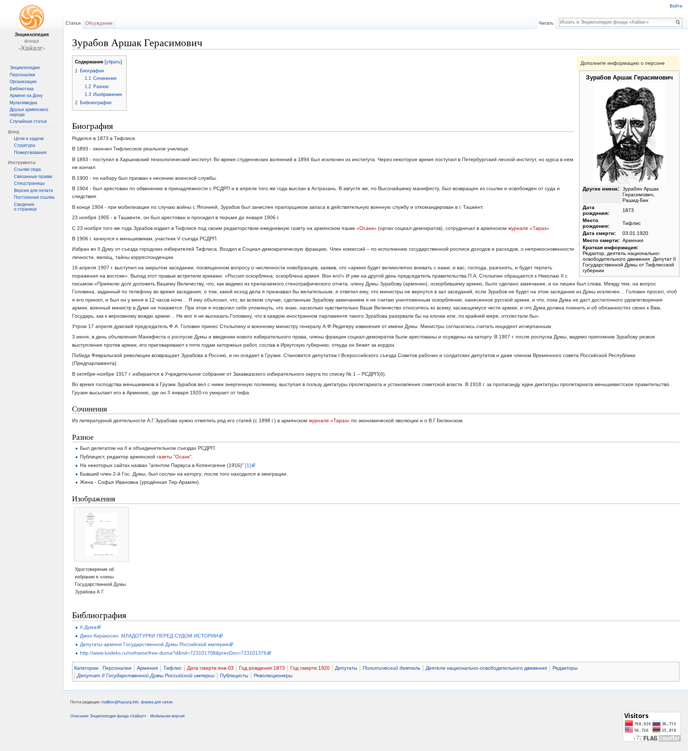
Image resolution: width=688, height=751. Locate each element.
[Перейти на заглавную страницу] (31, 28)
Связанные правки (33, 176)
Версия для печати (33, 190)
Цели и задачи (29, 138)
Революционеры (273, 675)
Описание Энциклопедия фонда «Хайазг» (108, 716)
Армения (147, 668)
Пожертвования (30, 152)
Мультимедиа (23, 102)
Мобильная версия (167, 716)
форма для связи (156, 702)
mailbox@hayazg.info (120, 702)
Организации (23, 81)
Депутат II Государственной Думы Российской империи (146, 675)
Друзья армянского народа (29, 112)
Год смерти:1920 (310, 668)
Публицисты (234, 675)
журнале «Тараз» (528, 228)
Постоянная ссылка (34, 197)
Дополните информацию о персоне (622, 63)
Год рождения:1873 (262, 668)
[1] (248, 465)
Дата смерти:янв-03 (210, 668)
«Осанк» (367, 228)
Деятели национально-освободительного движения (486, 668)
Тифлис (172, 668)
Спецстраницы (29, 183)
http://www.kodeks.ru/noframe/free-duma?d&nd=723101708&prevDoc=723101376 (173, 653)
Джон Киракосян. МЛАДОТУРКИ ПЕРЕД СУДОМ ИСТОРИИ (149, 636)
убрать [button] (113, 61)
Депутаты (346, 668)
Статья (73, 23)
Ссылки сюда (27, 169)
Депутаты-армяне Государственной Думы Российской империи (154, 644)
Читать (546, 23)
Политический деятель (391, 668)
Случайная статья (28, 121)
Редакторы (565, 668)
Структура (24, 145)
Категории (86, 668)
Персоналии (117, 668)
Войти (676, 6)
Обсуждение (99, 23)
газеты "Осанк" (174, 456)
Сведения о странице (25, 207)
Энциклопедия (25, 67)
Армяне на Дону (26, 95)
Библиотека (22, 88)
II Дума (88, 627)
